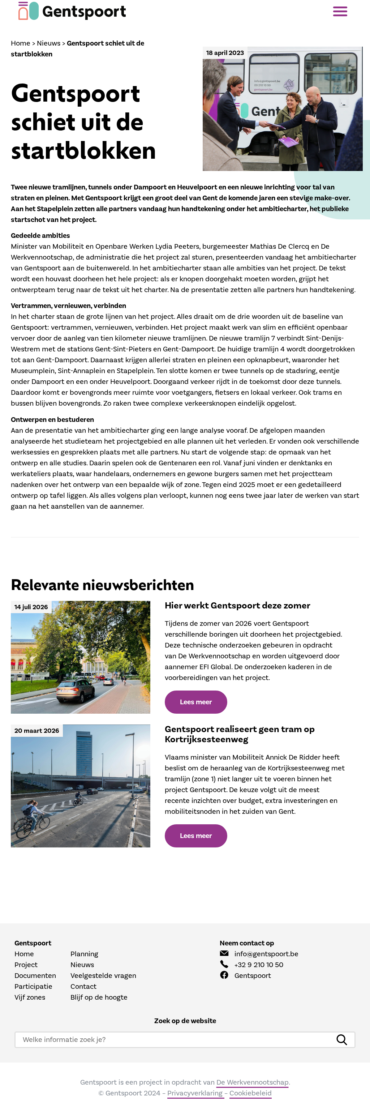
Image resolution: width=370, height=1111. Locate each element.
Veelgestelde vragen (103, 975)
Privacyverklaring (195, 1093)
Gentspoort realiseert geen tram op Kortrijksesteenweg (240, 734)
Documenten (35, 975)
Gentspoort (253, 975)
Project (26, 965)
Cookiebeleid (250, 1093)
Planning (84, 954)
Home (20, 43)
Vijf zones (29, 997)
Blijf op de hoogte (99, 997)
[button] (342, 11)
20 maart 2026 (36, 731)
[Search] (341, 1039)
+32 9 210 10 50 (259, 965)
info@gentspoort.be (266, 954)
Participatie (33, 986)
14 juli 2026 (31, 607)
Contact (83, 986)
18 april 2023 (225, 53)
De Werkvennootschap (252, 1082)
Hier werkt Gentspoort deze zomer (237, 605)
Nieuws (48, 43)
